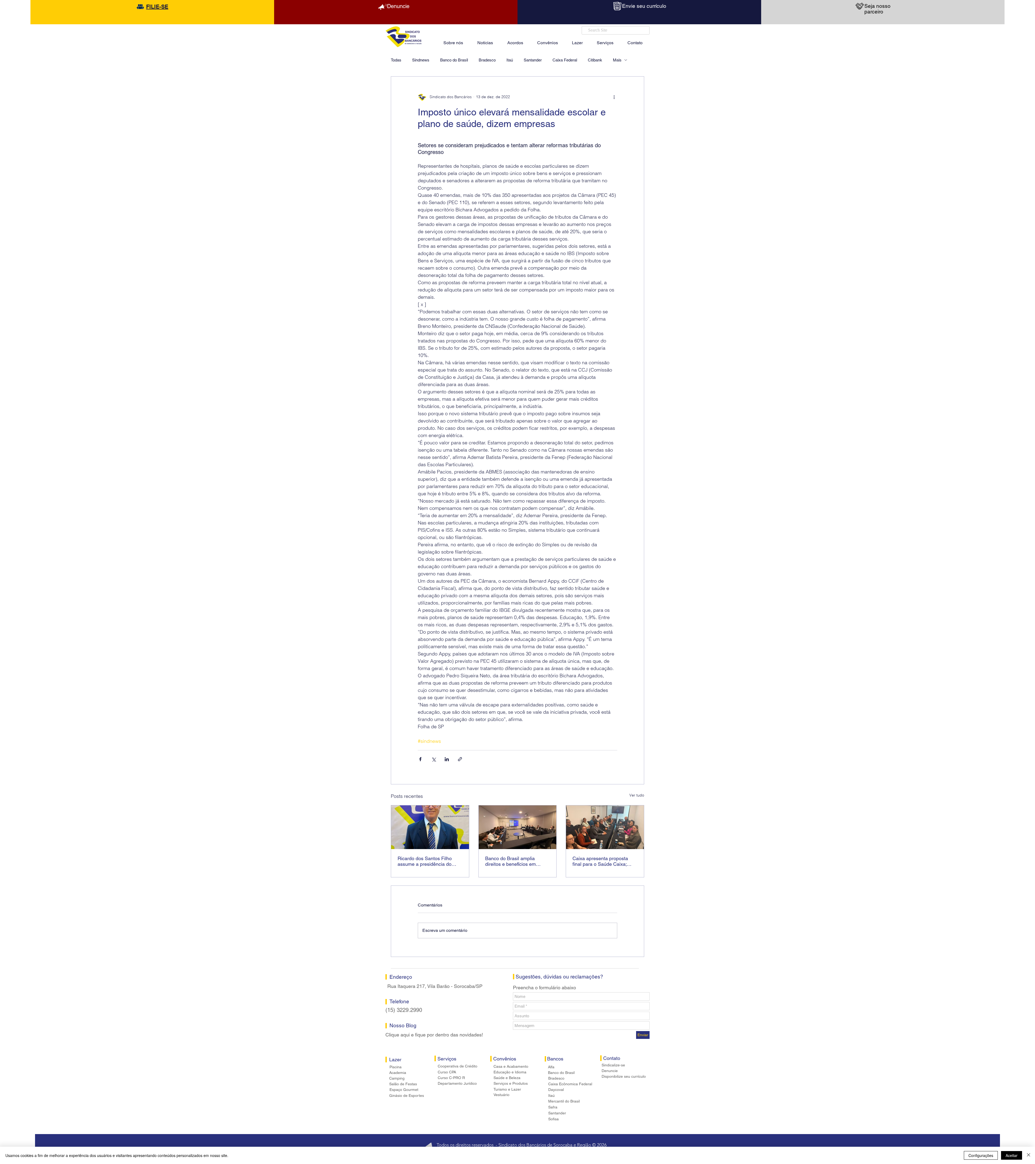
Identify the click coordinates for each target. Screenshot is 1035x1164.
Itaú (509, 60)
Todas (396, 60)
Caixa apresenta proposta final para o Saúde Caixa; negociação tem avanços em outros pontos (603, 861)
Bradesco (487, 60)
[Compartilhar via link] (460, 759)
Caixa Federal (565, 60)
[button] (577, 40)
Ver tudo (636, 795)
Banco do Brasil (454, 60)
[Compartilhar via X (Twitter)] (433, 759)
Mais (617, 60)
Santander (533, 60)
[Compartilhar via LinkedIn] (446, 759)
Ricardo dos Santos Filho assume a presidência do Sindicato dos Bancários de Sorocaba (427, 861)
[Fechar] (1028, 1155)
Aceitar (1011, 1155)
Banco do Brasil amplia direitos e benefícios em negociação (510, 861)
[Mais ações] (614, 97)
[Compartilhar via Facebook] (420, 759)
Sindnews (420, 60)
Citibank (595, 60)
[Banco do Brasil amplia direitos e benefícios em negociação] (518, 827)
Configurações (980, 1155)
